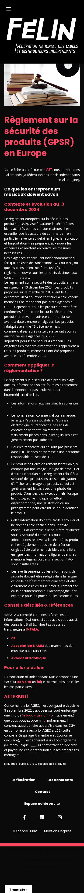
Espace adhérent (39, 803)
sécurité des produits (52, 764)
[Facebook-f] (24, 817)
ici (38, 681)
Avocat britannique (28, 658)
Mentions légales (57, 831)
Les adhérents (60, 780)
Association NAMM (27, 645)
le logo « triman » (37, 715)
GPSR (32, 764)
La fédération (23, 780)
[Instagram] (60, 817)
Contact (42, 791)
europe (23, 764)
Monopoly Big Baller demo (42, 867)
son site (24, 681)
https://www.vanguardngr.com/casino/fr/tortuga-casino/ (42, 850)
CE (13, 638)
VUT (49, 170)
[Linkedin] (42, 817)
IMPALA (31, 629)
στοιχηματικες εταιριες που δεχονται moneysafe (42, 860)
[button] (8, 8)
